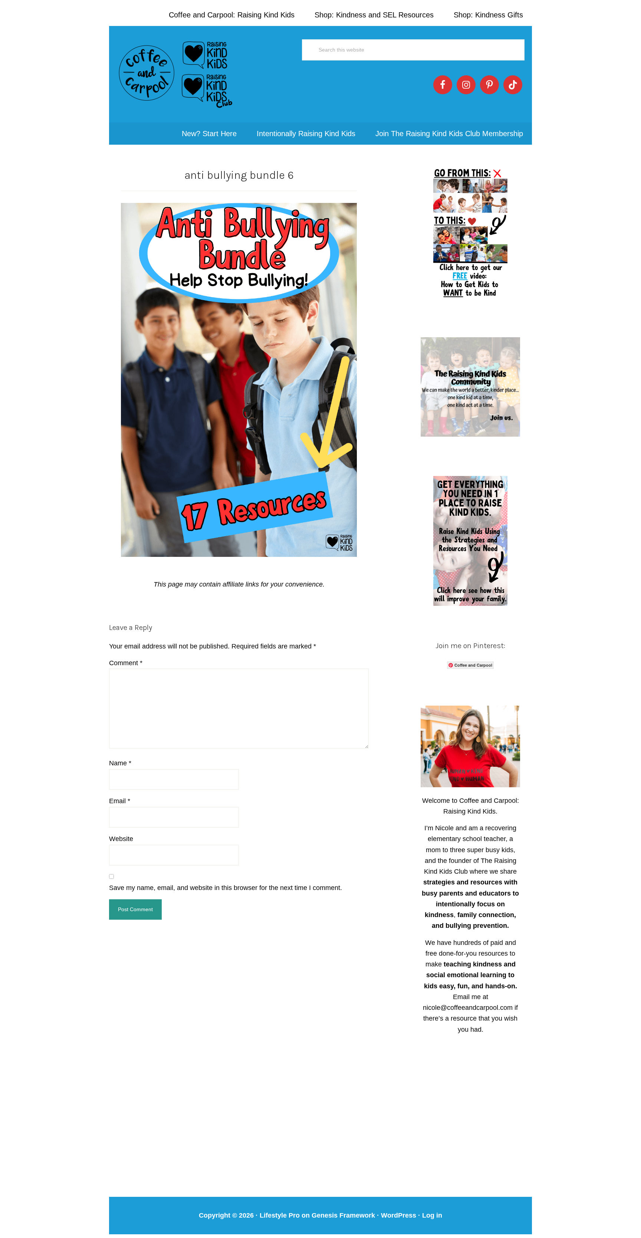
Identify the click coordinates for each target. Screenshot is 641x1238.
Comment (125, 663)
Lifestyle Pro (280, 1215)
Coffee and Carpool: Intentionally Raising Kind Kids (175, 74)
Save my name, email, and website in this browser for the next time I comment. (225, 887)
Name (120, 763)
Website (121, 839)
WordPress (398, 1215)
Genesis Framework (343, 1215)
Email (119, 801)
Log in (432, 1215)
